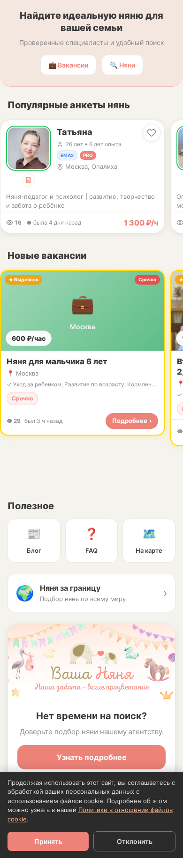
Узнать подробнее (92, 757)
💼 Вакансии (68, 65)
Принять (48, 841)
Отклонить (134, 841)
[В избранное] (151, 133)
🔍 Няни (122, 65)
